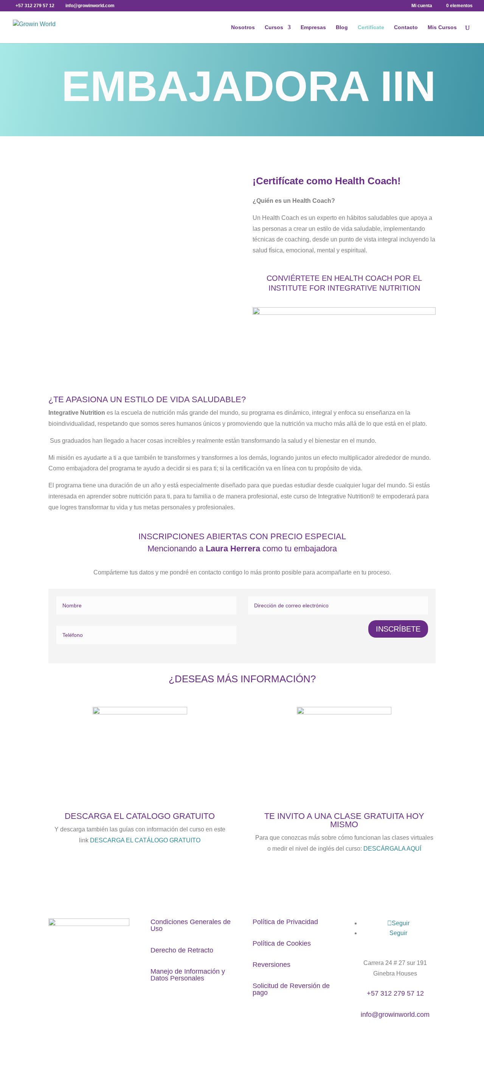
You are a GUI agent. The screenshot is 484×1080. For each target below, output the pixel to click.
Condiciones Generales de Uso (190, 925)
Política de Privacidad (285, 922)
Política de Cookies (282, 943)
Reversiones (271, 964)
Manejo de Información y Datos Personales (187, 975)
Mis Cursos (442, 27)
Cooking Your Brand (207, 1046)
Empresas (313, 27)
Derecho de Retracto (181, 950)
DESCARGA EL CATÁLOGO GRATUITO (145, 840)
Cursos (274, 27)
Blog (342, 27)
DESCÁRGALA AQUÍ (392, 848)
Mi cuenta (421, 5)
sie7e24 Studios (261, 1046)
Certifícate (371, 27)
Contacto (406, 27)
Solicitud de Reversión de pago (291, 989)
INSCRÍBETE (398, 629)
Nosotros (243, 27)
